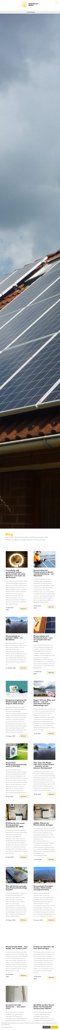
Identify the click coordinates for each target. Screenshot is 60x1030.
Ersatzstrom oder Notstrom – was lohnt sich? (16, 1006)
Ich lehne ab (46, 1027)
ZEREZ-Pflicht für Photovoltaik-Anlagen (43, 824)
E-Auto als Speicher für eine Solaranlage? (44, 947)
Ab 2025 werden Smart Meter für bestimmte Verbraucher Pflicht (44, 1006)
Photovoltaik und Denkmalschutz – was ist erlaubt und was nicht (43, 638)
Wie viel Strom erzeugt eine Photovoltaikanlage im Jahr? (16, 887)
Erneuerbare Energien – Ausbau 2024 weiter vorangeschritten (44, 887)
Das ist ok (55, 1027)
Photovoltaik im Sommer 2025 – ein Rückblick (14, 637)
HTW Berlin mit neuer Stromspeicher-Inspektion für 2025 (15, 824)
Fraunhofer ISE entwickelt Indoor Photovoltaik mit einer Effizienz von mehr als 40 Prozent (16, 573)
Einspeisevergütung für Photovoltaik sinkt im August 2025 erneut (16, 701)
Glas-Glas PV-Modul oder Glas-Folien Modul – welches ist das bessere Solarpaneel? (44, 765)
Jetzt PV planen (31, 12)
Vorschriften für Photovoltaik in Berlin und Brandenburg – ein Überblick (44, 572)
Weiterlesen (24, 609)
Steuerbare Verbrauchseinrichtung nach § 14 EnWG (16, 764)
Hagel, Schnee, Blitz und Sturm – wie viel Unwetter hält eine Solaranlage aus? (44, 702)
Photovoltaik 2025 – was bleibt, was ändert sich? (17, 947)
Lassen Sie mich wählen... (7, 1027)
